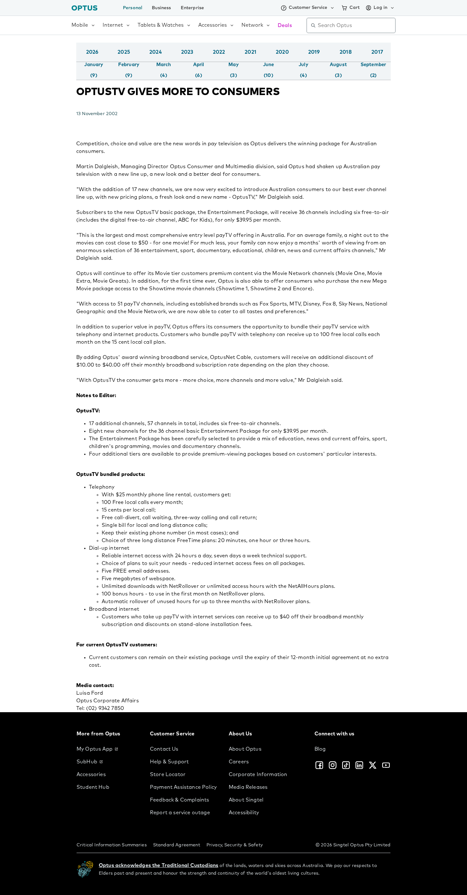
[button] (389, 58)
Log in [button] (380, 7)
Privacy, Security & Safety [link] (234, 845)
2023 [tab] (187, 52)
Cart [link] (354, 7)
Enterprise (192, 8)
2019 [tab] (314, 52)
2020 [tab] (282, 52)
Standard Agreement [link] (176, 845)
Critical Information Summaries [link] (112, 845)
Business (161, 8)
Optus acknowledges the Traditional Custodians (158, 865)
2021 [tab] (250, 52)
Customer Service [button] (308, 7)
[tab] (93, 70)
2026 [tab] (92, 52)
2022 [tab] (219, 52)
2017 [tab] (377, 52)
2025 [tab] (124, 52)
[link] (108, 749)
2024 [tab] (155, 52)
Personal (132, 8)
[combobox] (355, 25)
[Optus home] (84, 8)
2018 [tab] (346, 52)
